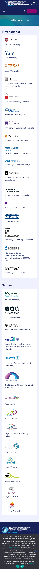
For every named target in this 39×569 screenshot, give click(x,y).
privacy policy (33, 563)
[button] (3, 11)
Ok (18, 566)
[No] (36, 551)
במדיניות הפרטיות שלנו (14, 547)
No (22, 566)
